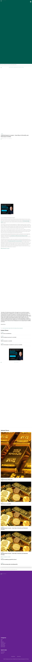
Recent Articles (3, 646)
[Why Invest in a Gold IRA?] (16, 491)
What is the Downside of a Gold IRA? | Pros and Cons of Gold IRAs (11, 344)
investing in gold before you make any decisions (15, 241)
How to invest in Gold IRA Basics (6, 333)
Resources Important (20, 328)
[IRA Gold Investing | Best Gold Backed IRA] (16, 561)
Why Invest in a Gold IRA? (6, 504)
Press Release (15, 328)
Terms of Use (19, 656)
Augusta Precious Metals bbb (6, 479)
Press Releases (3, 651)
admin (2, 133)
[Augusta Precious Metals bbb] (16, 454)
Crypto (2, 639)
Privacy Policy (13, 656)
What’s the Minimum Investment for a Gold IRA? (8, 337)
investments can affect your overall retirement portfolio (19, 235)
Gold (3, 328)
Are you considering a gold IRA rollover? (9, 559)
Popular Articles (10, 328)
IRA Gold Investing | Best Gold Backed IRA (9, 564)
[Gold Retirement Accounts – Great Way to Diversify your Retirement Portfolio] (16, 515)
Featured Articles (3, 643)
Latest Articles (6, 328)
